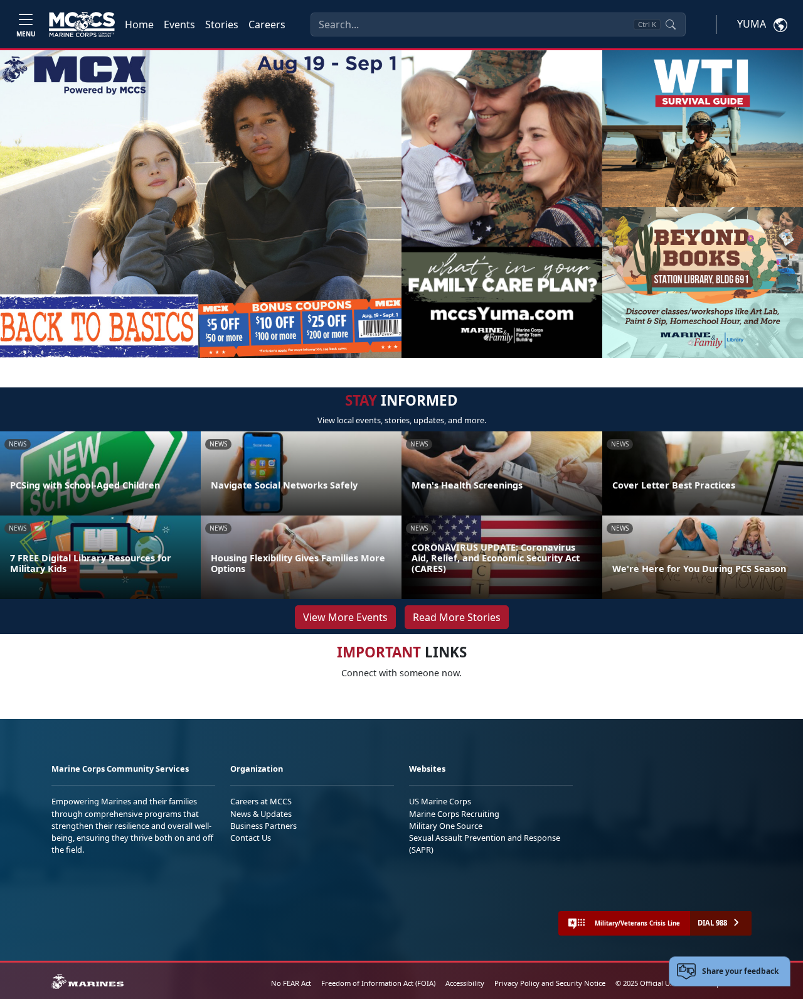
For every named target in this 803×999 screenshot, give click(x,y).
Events (179, 24)
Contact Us (250, 837)
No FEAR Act (291, 983)
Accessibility (464, 983)
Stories (221, 24)
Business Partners (263, 825)
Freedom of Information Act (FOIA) (378, 983)
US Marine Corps (440, 801)
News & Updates (261, 813)
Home (139, 24)
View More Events (345, 617)
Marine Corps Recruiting (454, 813)
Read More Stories (457, 617)
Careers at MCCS (261, 801)
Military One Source (445, 825)
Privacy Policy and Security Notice (549, 983)
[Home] (82, 24)
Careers (266, 24)
